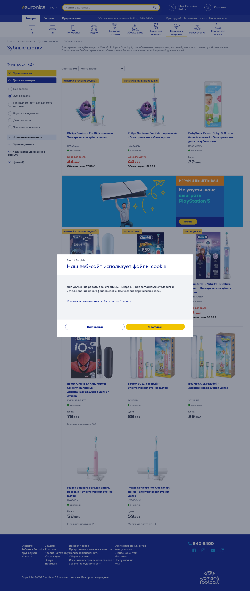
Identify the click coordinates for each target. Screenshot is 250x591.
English (80, 260)
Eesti (70, 260)
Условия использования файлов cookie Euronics (99, 301)
